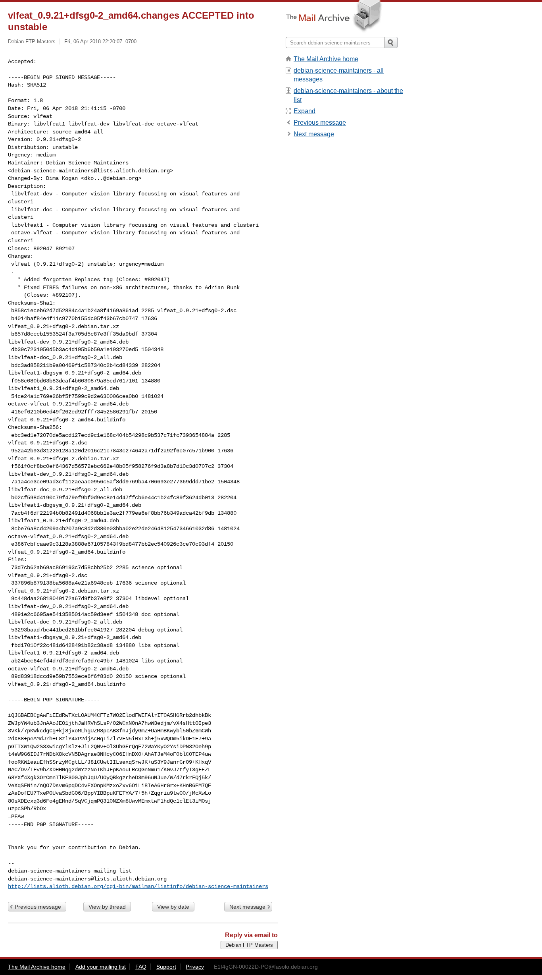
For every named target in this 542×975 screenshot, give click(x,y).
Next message (247, 907)
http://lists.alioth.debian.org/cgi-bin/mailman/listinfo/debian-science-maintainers (138, 886)
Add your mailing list (100, 966)
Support (166, 966)
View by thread (107, 907)
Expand (304, 111)
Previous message (38, 907)
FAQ (140, 966)
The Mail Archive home (326, 59)
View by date (173, 907)
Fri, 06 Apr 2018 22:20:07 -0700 (100, 41)
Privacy (195, 966)
